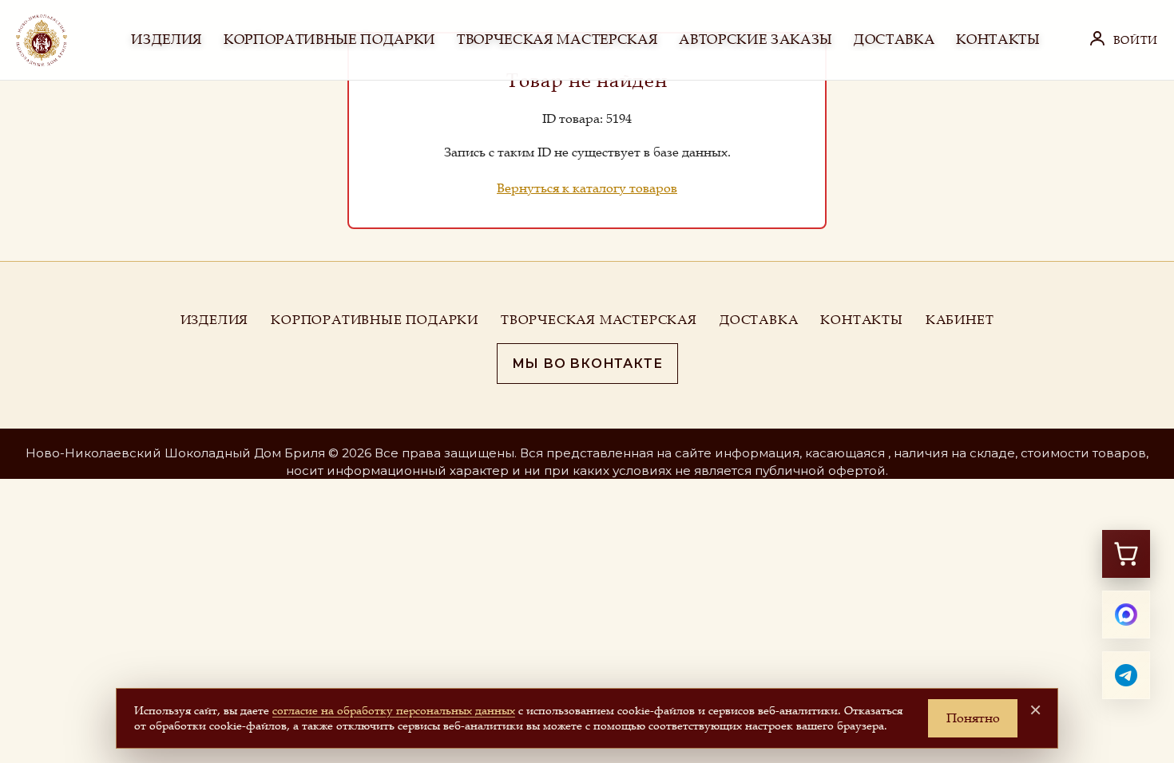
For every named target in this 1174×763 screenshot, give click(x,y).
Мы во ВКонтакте (587, 363)
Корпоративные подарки (374, 319)
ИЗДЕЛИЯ (166, 39)
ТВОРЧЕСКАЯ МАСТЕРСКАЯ (557, 39)
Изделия (214, 319)
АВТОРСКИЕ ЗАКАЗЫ (755, 39)
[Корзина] (1126, 554)
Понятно (973, 717)
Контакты (861, 319)
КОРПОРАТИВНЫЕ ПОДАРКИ (329, 39)
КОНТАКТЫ (997, 39)
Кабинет (960, 319)
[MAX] (1126, 614)
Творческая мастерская (599, 319)
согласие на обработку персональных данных (393, 710)
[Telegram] (1126, 675)
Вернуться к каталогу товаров (587, 188)
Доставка (759, 319)
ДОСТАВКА (894, 39)
